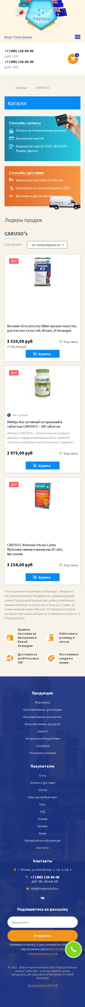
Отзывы (43, 819)
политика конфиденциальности (46, 951)
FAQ (42, 812)
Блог (42, 804)
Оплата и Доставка (42, 783)
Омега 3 (43, 731)
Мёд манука (42, 702)
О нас (42, 775)
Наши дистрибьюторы (42, 797)
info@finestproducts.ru (45, 888)
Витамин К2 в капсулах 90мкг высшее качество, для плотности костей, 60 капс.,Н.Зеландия (42, 328)
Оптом (42, 790)
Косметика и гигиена (42, 753)
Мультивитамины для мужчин (42, 717)
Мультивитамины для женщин (42, 710)
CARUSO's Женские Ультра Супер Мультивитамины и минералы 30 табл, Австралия (35, 549)
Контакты (42, 848)
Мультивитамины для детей (42, 724)
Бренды (21, 88)
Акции (42, 833)
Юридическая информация (43, 840)
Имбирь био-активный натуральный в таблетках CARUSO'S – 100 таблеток (34, 424)
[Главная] (6, 88)
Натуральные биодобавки (42, 738)
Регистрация (23, 37)
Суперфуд (42, 746)
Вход (8, 37)
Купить (45, 354)
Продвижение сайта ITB (42, 985)
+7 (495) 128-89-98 (19, 51)
